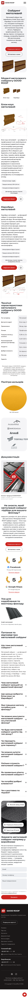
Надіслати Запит (9, 199)
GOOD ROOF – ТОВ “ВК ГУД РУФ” (14, 980)
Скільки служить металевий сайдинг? (12, 764)
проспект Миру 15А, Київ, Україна (12, 954)
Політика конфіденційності (14, 978)
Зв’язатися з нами (14, 54)
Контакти (4, 933)
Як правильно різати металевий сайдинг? (12, 773)
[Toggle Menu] (25, 2)
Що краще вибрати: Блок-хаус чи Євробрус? (12, 696)
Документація (5, 936)
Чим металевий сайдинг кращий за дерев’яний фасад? (12, 685)
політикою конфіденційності (9, 893)
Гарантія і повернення (8, 944)
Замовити (14, 897)
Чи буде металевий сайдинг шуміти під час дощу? (11, 732)
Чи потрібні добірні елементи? (11, 782)
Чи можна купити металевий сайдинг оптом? (12, 754)
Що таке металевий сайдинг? (12, 646)
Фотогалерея (5, 938)
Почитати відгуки (14, 572)
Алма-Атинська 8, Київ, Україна (12, 965)
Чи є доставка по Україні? (10, 791)
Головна (3, 928)
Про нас (3, 930)
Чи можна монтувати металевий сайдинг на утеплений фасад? (12, 719)
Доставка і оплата (6, 941)
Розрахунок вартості (9, 922)
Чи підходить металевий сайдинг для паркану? (12, 743)
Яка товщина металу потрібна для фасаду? (12, 707)
